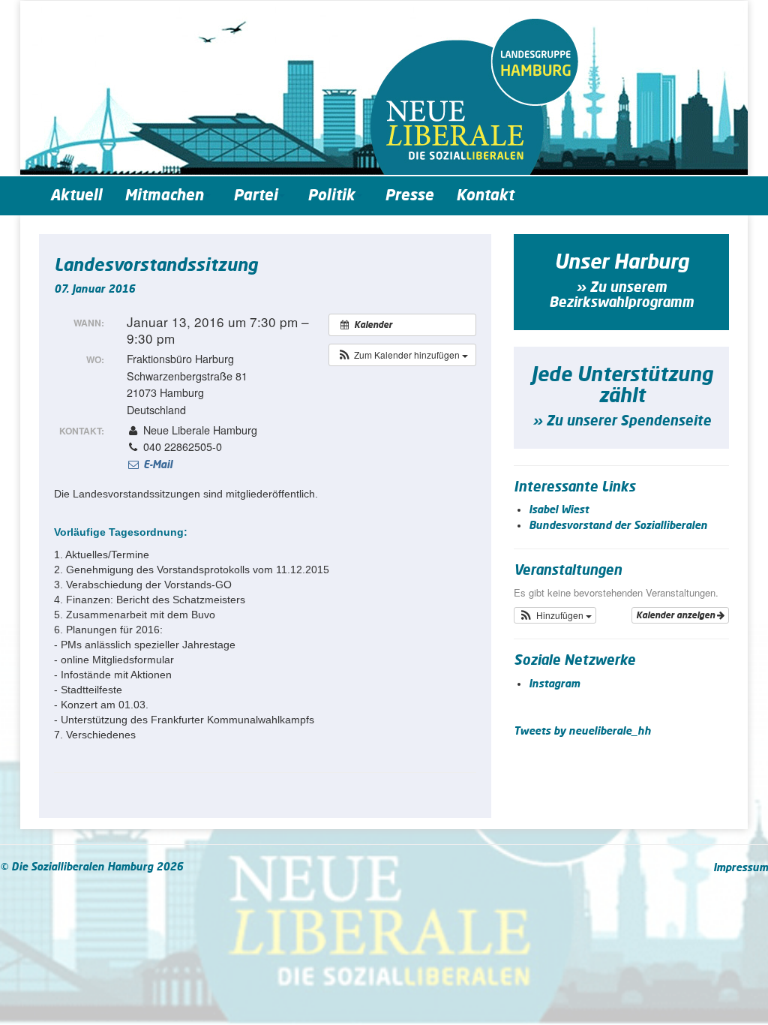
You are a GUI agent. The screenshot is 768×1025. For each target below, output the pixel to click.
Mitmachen (163, 195)
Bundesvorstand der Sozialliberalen (618, 526)
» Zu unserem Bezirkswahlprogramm (621, 295)
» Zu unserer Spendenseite (621, 421)
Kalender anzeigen (676, 615)
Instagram (554, 684)
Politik (331, 195)
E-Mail (156, 465)
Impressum (740, 868)
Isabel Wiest (559, 510)
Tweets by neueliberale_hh (582, 731)
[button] (402, 354)
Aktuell (76, 195)
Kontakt (485, 195)
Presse (409, 195)
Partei (255, 195)
